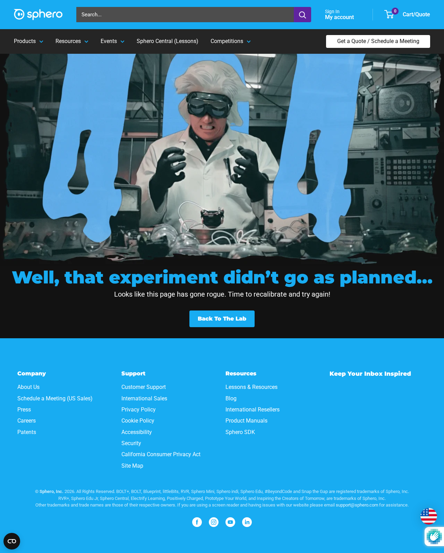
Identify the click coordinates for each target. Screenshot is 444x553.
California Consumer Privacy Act (160, 454)
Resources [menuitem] (68, 41)
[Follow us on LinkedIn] (247, 522)
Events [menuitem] (109, 41)
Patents (26, 432)
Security (131, 443)
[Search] (302, 14)
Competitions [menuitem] (227, 41)
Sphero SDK (240, 432)
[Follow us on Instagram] (214, 522)
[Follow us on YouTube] (230, 522)
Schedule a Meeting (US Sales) (55, 398)
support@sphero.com (357, 505)
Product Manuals (246, 420)
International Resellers (252, 409)
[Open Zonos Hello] (428, 516)
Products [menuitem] (25, 41)
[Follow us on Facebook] (197, 522)
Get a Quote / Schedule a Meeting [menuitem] (378, 41)
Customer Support (143, 387)
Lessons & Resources (251, 387)
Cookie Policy (137, 420)
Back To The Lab (222, 318)
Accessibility (136, 432)
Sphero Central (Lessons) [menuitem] (167, 41)
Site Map (132, 465)
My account (340, 17)
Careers (26, 420)
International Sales (144, 398)
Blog (231, 398)
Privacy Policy (138, 409)
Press (24, 409)
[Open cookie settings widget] (11, 541)
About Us (28, 387)
